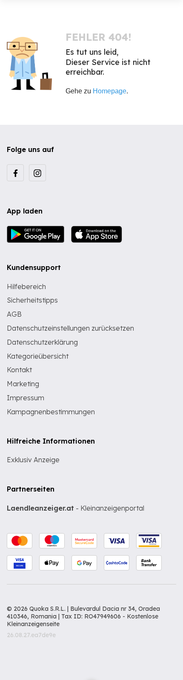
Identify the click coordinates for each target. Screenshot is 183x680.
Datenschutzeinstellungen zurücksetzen (70, 328)
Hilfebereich (26, 286)
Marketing (23, 383)
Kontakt (19, 369)
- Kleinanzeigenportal (75, 508)
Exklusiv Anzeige (33, 459)
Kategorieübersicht (38, 356)
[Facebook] (15, 173)
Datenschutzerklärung (42, 342)
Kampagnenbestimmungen (51, 411)
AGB (14, 314)
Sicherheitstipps (32, 300)
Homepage (109, 91)
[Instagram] (37, 173)
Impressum (25, 397)
